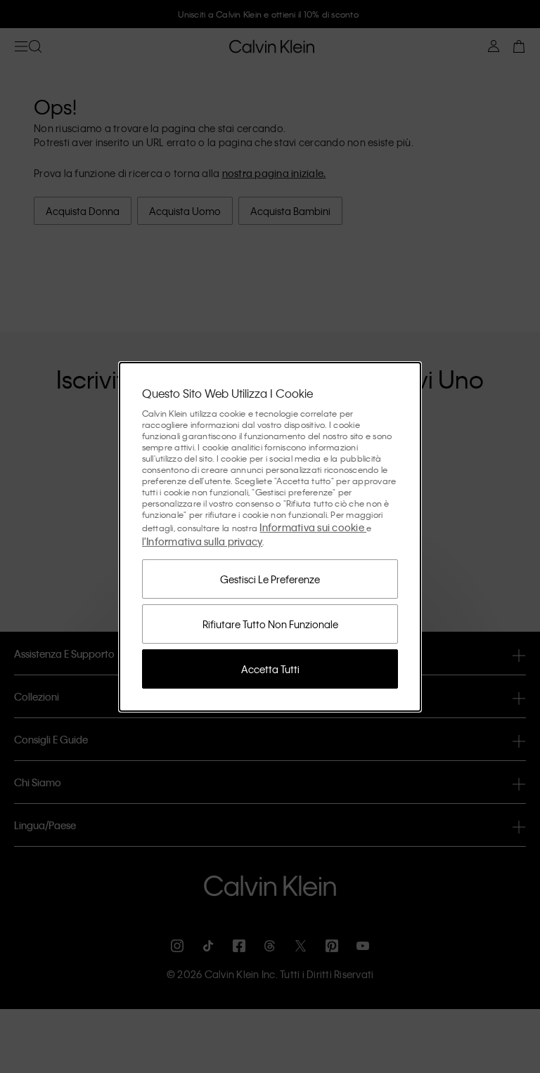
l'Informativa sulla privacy (202, 541)
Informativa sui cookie (312, 527)
